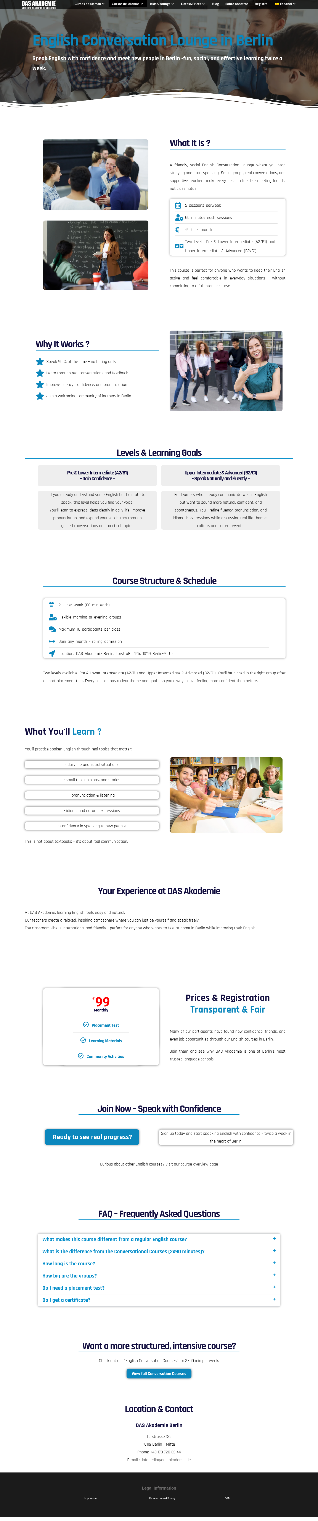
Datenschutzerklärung (162, 1498)
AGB (227, 1498)
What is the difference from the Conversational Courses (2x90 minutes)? (123, 1251)
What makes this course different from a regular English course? (114, 1239)
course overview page (199, 1164)
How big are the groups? (69, 1276)
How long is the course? (68, 1263)
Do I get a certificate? (66, 1300)
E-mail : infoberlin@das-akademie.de (159, 1460)
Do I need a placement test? (73, 1288)
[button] (159, 1240)
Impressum (91, 1498)
